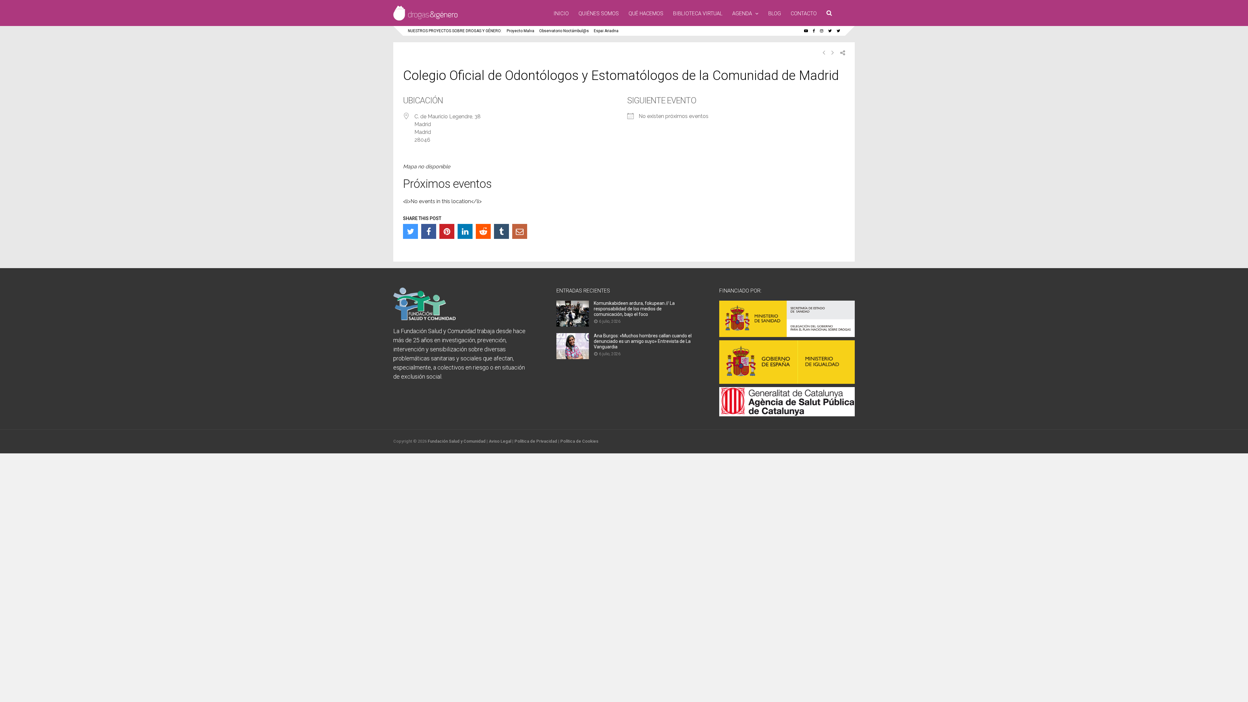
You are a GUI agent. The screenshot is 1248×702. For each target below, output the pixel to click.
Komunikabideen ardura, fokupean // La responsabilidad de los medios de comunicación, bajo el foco (634, 309)
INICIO (561, 13)
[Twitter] (410, 231)
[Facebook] (428, 231)
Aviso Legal (500, 441)
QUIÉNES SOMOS (598, 13)
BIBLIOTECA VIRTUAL (697, 13)
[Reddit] (483, 231)
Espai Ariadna (606, 31)
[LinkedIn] (465, 231)
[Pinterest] (446, 231)
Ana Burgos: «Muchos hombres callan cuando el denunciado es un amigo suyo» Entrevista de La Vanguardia (643, 341)
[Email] (519, 231)
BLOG (774, 13)
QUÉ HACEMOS (646, 13)
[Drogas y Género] (425, 19)
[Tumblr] (501, 231)
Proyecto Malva (520, 31)
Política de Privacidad (535, 441)
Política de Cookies (579, 441)
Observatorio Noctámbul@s (564, 31)
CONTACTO (804, 13)
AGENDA (742, 13)
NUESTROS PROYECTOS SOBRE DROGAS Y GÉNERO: (455, 31)
